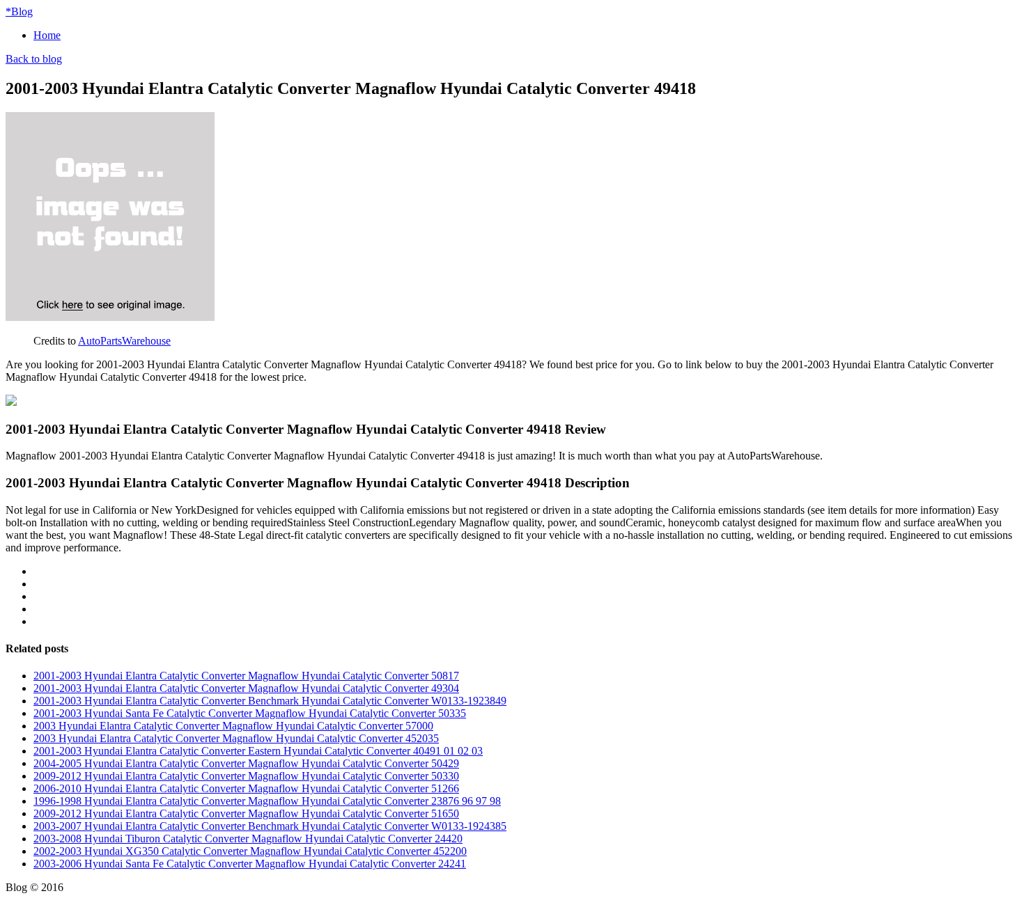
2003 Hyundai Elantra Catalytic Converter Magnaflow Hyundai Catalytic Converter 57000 (233, 726)
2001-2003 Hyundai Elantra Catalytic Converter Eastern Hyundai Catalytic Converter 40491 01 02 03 (258, 751)
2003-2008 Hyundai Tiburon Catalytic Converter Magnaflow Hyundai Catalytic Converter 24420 (248, 838)
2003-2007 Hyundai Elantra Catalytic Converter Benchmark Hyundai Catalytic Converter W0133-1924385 (269, 826)
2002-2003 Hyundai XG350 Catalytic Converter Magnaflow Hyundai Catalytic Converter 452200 (250, 851)
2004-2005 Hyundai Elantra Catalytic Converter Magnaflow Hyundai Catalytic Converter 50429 (246, 763)
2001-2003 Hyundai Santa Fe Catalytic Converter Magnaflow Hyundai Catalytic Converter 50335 (249, 713)
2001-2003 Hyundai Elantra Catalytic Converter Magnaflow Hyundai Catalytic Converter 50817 (246, 676)
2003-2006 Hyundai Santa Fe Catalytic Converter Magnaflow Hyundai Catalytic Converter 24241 (249, 863)
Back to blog (34, 59)
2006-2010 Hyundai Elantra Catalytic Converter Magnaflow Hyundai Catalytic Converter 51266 (246, 788)
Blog (19, 11)
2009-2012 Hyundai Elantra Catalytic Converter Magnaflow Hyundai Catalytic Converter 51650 (246, 813)
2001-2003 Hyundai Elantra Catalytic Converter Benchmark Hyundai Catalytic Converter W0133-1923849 (269, 701)
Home (47, 35)
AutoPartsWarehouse (124, 341)
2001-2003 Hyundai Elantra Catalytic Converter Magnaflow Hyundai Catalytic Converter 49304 (246, 688)
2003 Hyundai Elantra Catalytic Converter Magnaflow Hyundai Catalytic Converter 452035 (236, 738)
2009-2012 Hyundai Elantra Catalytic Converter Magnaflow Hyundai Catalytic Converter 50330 (246, 776)
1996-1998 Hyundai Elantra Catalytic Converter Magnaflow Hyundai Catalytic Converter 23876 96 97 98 (267, 801)
